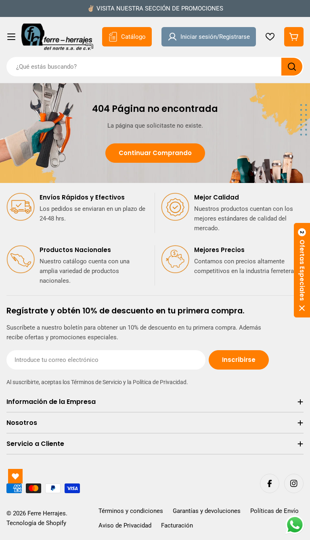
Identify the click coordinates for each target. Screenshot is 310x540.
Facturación (177, 525)
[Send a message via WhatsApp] (295, 525)
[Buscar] (291, 67)
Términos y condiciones (130, 511)
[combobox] (155, 66)
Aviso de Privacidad (124, 525)
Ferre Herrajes (46, 513)
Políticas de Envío (274, 511)
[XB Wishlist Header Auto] (270, 36)
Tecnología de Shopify (36, 523)
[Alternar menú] (11, 37)
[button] (302, 270)
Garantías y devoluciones (207, 511)
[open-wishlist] (15, 476)
